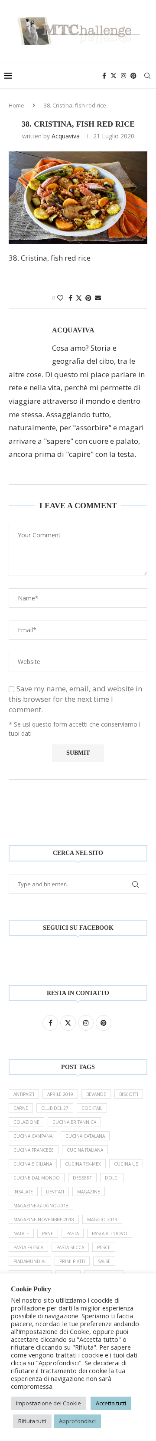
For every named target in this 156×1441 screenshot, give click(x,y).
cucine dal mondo (36, 1178)
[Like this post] (60, 298)
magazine (88, 1192)
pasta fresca (28, 1247)
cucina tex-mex (83, 1164)
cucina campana (32, 1136)
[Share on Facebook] (70, 298)
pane (47, 1233)
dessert (82, 1178)
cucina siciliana (32, 1164)
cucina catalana (85, 1136)
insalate (23, 1192)
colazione (26, 1122)
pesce (103, 1247)
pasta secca (70, 1247)
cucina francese (33, 1150)
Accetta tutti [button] (111, 1403)
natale (21, 1233)
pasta (72, 1233)
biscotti (128, 1094)
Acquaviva (66, 136)
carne (20, 1108)
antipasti (23, 1094)
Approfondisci (77, 1421)
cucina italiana (85, 1150)
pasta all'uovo (109, 1233)
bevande (96, 1094)
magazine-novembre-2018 (43, 1219)
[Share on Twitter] (79, 298)
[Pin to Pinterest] (88, 298)
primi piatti (72, 1261)
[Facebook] (104, 75)
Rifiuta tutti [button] (32, 1421)
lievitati (55, 1192)
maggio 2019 (102, 1219)
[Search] (147, 75)
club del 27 (54, 1108)
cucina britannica (74, 1122)
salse (104, 1261)
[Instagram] (123, 75)
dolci (112, 1178)
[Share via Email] (98, 298)
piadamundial (29, 1261)
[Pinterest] (133, 75)
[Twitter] (113, 75)
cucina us (126, 1164)
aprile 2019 (60, 1094)
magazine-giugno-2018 (40, 1206)
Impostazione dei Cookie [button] (48, 1403)
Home (16, 105)
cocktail (91, 1108)
